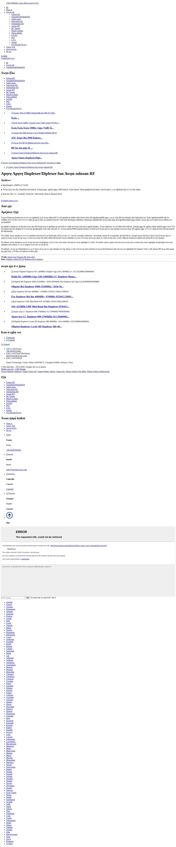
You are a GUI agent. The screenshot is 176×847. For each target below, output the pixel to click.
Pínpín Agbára (17, 31)
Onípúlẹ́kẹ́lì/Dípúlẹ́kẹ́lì (20, 17)
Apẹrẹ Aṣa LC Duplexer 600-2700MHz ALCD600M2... (40, 316)
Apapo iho (60, 371)
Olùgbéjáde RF (17, 24)
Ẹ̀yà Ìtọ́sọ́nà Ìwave (19, 45)
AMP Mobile (20, 369)
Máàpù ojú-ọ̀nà (7, 369)
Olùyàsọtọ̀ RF (17, 21)
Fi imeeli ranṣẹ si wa (9, 201)
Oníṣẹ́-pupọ (16, 19)
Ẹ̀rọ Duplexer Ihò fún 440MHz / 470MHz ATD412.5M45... (42, 296)
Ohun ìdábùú (16, 33)
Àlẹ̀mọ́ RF (15, 14)
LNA (13, 40)
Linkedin (10, 489)
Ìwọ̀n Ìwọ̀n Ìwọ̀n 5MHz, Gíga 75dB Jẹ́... (32, 128)
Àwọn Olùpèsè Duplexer (11, 371)
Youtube (9, 509)
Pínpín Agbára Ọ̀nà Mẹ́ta (76, 371)
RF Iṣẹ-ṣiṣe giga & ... (22, 148)
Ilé (7, 7)
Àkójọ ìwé (10, 58)
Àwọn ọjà (10, 12)
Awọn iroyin (11, 49)
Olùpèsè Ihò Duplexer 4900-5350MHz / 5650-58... (37, 286)
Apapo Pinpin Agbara (46, 371)
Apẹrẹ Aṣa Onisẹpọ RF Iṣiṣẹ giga (21, 257)
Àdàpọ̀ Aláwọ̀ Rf (29, 371)
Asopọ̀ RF (15, 26)
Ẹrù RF (14, 35)
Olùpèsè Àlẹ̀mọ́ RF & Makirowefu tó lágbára (24, 259)
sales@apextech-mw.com (16, 356)
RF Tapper (15, 28)
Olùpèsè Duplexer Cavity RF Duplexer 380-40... (36, 326)
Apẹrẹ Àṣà (10, 47)
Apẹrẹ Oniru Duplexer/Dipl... (26, 157)
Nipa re (9, 10)
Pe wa (8, 52)
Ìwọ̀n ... (15, 118)
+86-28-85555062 (13, 351)
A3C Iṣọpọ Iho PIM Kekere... (26, 137)
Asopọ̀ (14, 42)
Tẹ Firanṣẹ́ (5, 344)
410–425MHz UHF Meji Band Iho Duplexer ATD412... (40, 306)
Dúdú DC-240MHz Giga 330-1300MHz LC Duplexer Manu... (44, 276)
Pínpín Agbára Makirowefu (98, 371)
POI (13, 38)
